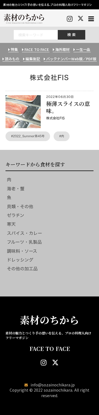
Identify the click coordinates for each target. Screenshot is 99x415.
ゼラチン (15, 215)
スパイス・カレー (24, 233)
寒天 (11, 224)
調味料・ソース (22, 251)
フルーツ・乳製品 (24, 242)
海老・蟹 (15, 189)
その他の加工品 (22, 269)
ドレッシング (20, 260)
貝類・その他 (20, 207)
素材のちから (49, 320)
